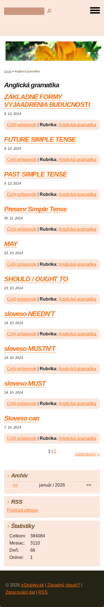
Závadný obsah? (63, 585)
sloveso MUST (25, 383)
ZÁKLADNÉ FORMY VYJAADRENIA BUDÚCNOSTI (47, 100)
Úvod (7, 71)
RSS (43, 592)
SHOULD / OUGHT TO (36, 279)
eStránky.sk (32, 585)
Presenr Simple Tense (35, 209)
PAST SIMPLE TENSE (35, 174)
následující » (87, 454)
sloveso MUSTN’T (29, 348)
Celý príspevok (21, 124)
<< (15, 485)
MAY (10, 244)
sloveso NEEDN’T (29, 313)
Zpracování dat (20, 592)
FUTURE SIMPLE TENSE (40, 139)
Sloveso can (21, 418)
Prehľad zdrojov (22, 510)
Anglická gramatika (77, 124)
